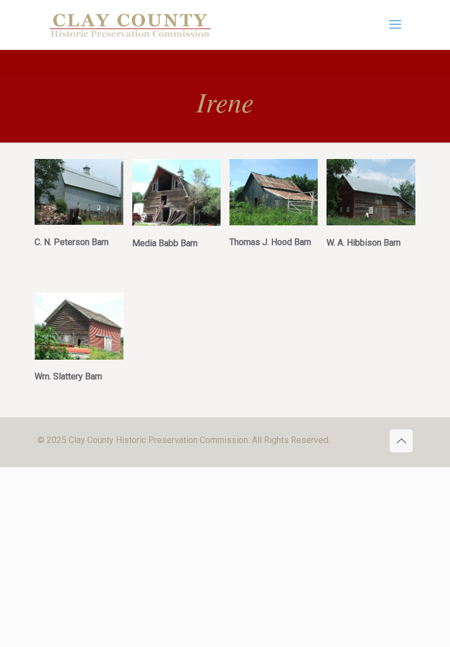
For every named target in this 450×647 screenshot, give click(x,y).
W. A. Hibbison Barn (364, 242)
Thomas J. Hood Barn (270, 242)
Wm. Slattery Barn (68, 376)
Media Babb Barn (165, 243)
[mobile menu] (395, 24)
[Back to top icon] (401, 440)
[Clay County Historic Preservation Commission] (130, 24)
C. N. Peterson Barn (72, 242)
